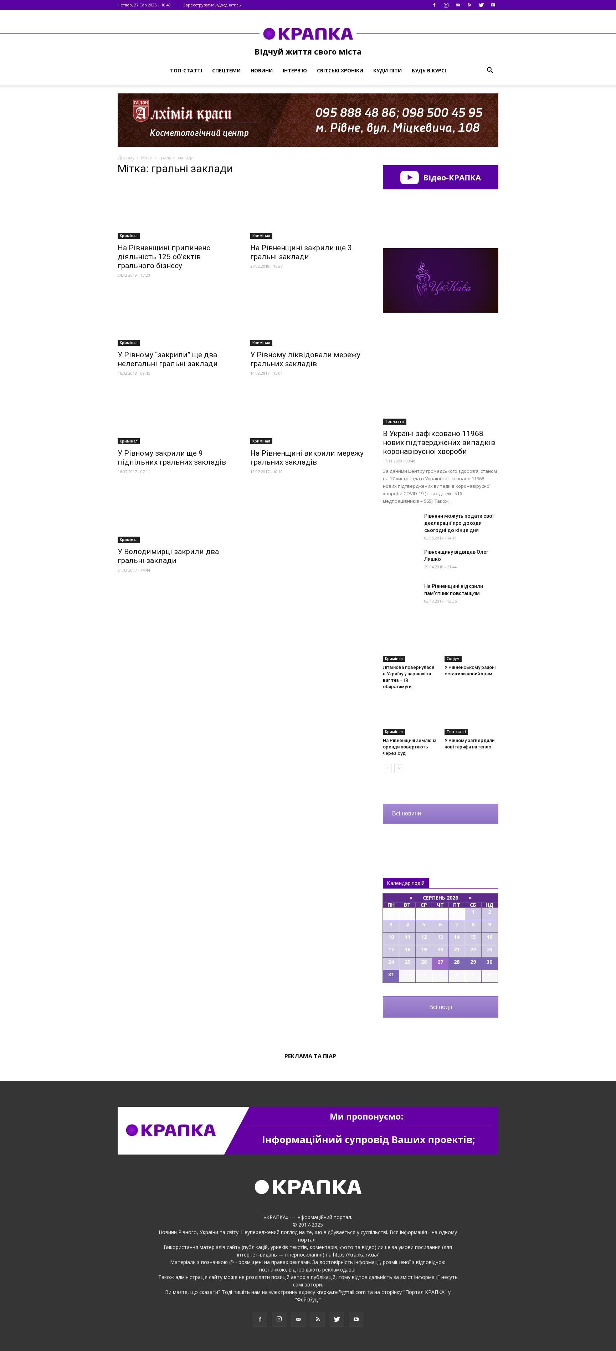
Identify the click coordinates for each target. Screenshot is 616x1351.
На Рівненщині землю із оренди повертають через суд (409, 747)
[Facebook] (434, 5)
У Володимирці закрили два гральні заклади (168, 556)
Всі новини (406, 813)
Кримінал (129, 235)
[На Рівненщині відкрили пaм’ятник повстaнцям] (401, 595)
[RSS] (469, 5)
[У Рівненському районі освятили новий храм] (472, 643)
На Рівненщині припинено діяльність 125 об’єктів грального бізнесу (164, 257)
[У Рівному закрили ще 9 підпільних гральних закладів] (175, 416)
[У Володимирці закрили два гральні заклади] (175, 514)
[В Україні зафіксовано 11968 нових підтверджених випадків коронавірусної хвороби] (440, 383)
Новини (262, 70)
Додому (126, 158)
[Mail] (457, 5)
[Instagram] (446, 5)
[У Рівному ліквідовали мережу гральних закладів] (308, 318)
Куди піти (387, 70)
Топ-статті (186, 70)
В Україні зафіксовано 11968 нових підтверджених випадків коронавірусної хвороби (439, 442)
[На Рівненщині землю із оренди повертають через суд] (410, 716)
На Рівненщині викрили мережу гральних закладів (307, 457)
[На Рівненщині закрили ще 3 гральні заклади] (308, 210)
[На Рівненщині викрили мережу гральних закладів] (308, 416)
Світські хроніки (340, 70)
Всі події (440, 1007)
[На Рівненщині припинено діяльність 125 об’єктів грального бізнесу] (175, 210)
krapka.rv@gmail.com (341, 1292)
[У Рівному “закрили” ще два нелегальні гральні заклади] (175, 318)
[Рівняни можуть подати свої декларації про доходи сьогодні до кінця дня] (401, 524)
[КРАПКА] (308, 33)
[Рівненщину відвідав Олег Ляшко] (401, 560)
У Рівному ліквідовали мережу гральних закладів (305, 359)
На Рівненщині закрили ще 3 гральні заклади (301, 252)
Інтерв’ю (295, 70)
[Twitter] (481, 5)
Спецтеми (226, 70)
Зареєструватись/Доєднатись (212, 4)
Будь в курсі (429, 70)
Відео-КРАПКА (451, 177)
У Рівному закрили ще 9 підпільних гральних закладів (172, 457)
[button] (489, 70)
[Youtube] (493, 5)
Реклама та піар (310, 1056)
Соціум (453, 658)
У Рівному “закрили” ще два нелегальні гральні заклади (168, 359)
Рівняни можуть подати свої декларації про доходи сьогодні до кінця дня (459, 523)
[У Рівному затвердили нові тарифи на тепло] (472, 716)
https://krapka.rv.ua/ (356, 1254)
